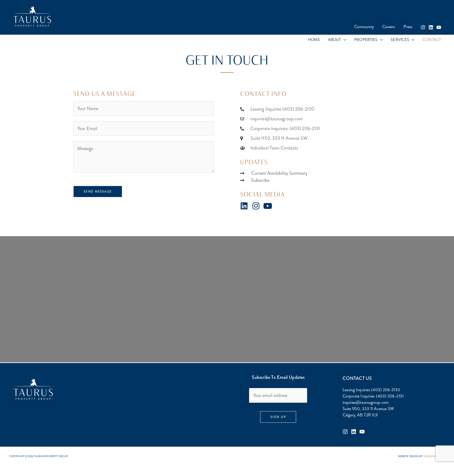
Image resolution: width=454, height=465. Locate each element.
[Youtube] (362, 431)
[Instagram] (423, 27)
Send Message (98, 191)
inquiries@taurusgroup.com (366, 402)
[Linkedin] (431, 27)
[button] (343, 39)
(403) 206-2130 (385, 390)
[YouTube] (438, 27)
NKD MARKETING (434, 456)
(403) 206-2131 (390, 396)
